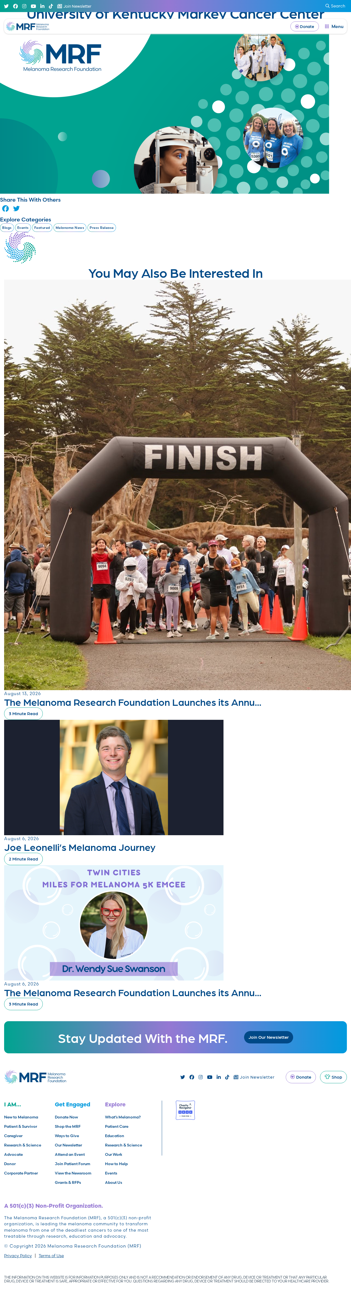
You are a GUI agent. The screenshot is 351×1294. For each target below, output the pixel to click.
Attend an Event (70, 1154)
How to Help (116, 1163)
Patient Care (116, 1126)
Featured (42, 228)
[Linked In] (42, 6)
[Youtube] (33, 6)
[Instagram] (24, 6)
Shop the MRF (68, 1126)
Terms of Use (51, 1255)
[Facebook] (15, 6)
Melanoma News (70, 228)
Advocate (13, 1154)
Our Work (113, 1154)
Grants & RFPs (68, 1182)
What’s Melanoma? (123, 1117)
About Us (113, 1182)
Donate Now (66, 1117)
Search (338, 6)
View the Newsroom (73, 1173)
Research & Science (22, 1145)
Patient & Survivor (20, 1126)
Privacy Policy (18, 1255)
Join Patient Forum (72, 1163)
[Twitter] (6, 6)
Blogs (7, 228)
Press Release (102, 228)
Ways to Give (67, 1135)
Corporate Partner (21, 1173)
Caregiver (13, 1135)
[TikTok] (51, 6)
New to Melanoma (21, 1117)
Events (23, 228)
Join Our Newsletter (268, 1037)
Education (114, 1135)
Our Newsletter (68, 1145)
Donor (10, 1163)
